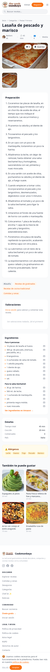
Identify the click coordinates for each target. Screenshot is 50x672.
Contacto (6, 650)
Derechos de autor (10, 646)
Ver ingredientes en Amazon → (19, 410)
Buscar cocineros (9, 609)
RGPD (4, 641)
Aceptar (15, 667)
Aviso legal (7, 637)
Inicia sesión (11, 310)
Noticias (5, 598)
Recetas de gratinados (25, 284)
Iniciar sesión (8, 617)
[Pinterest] (12, 565)
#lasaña (7, 284)
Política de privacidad (11, 629)
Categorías (13, 21)
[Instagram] (3, 565)
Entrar (27, 4)
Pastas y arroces (26, 21)
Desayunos (7, 585)
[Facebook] (7, 565)
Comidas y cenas (11, 293)
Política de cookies (10, 633)
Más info (5, 667)
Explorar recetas (9, 576)
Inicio (4, 21)
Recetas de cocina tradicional (17, 288)
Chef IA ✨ (6, 593)
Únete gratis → (9, 613)
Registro (37, 4)
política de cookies (20, 662)
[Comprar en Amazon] (44, 346)
